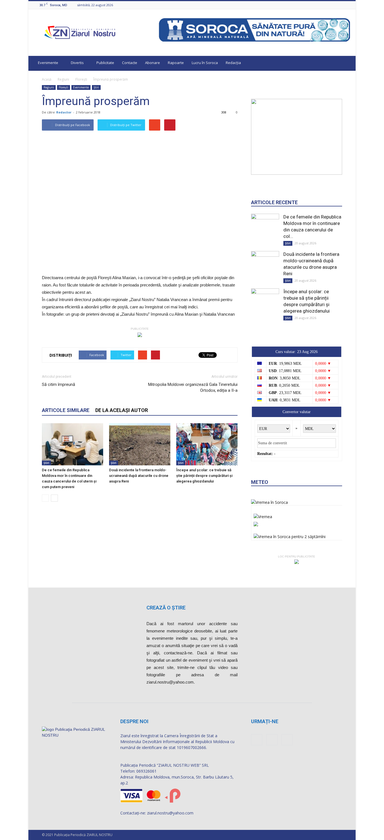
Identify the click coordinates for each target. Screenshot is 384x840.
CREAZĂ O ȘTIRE (166, 608)
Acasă (46, 79)
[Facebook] (333, 5)
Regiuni (63, 79)
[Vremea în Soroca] (269, 502)
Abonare (152, 62)
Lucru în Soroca (205, 62)
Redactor (63, 112)
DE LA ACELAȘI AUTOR (121, 410)
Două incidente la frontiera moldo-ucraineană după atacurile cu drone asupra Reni (138, 475)
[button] (346, 63)
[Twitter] (347, 5)
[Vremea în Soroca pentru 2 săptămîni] (290, 535)
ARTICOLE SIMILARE (65, 410)
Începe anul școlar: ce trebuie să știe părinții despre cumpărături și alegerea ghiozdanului (204, 475)
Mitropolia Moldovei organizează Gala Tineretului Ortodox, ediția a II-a (193, 387)
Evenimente (48, 62)
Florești (81, 79)
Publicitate (105, 62)
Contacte (129, 62)
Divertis (77, 62)
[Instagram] (340, 5)
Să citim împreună (58, 384)
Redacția (233, 62)
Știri (96, 87)
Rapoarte (176, 62)
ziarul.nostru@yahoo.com (170, 813)
